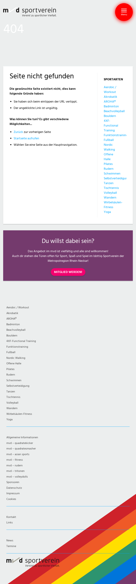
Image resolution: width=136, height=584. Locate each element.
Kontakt (11, 517)
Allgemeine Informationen (22, 437)
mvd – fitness (14, 460)
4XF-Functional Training (111, 126)
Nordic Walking (15, 358)
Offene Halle (13, 363)
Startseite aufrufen (26, 138)
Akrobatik (110, 97)
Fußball (109, 140)
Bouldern (110, 116)
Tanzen (109, 183)
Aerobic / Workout (17, 307)
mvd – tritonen (15, 471)
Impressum (13, 493)
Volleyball (110, 193)
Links (9, 522)
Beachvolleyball (114, 111)
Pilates (108, 164)
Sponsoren (12, 482)
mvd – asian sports (17, 454)
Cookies (11, 499)
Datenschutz (14, 488)
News (9, 540)
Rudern (109, 169)
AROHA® (110, 101)
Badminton (111, 106)
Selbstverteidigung (116, 178)
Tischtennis (111, 188)
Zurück (18, 132)
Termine (11, 546)
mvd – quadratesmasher (21, 449)
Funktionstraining (116, 135)
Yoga (107, 212)
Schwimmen (112, 173)
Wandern (110, 197)
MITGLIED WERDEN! (68, 272)
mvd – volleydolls (17, 477)
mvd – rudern (14, 465)
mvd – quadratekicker (19, 443)
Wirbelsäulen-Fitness (19, 414)
